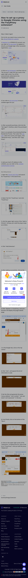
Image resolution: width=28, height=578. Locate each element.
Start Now (14, 301)
